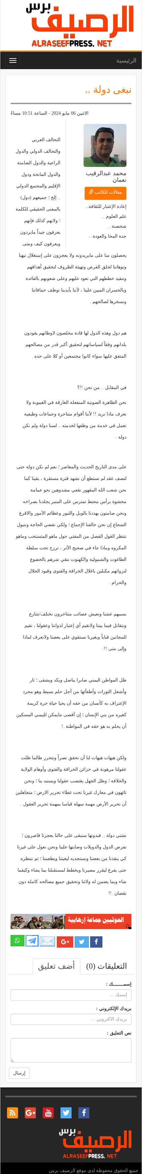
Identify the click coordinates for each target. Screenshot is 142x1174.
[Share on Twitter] (82, 942)
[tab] (106, 966)
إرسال (19, 1073)
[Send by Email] (47, 941)
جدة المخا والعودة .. (107, 236)
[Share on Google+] (65, 942)
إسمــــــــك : (118, 984)
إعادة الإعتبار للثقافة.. (106, 206)
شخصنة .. (117, 226)
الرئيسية (126, 60)
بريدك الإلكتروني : (113, 1008)
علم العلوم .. (114, 216)
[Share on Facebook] (96, 942)
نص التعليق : (119, 1033)
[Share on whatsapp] (17, 940)
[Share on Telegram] (32, 940)
